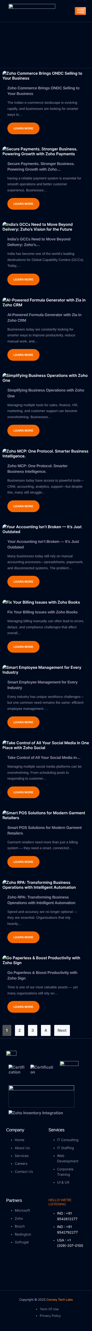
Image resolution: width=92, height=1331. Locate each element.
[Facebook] (53, 1263)
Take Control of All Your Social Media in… (43, 758)
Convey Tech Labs (59, 1300)
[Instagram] (53, 1273)
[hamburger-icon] (80, 11)
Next (62, 1030)
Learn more (23, 128)
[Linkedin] (74, 1263)
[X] (64, 1263)
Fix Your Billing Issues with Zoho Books (42, 612)
